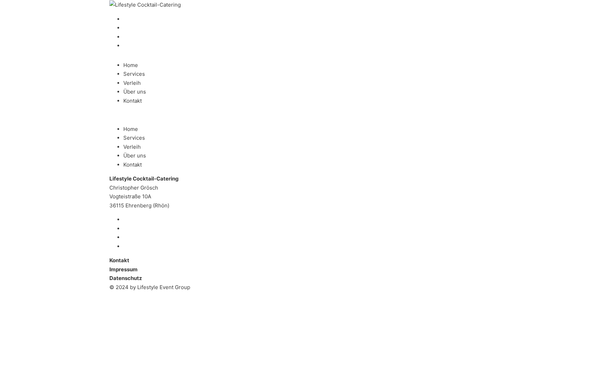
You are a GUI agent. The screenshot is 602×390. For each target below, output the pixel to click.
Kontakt (132, 100)
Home (130, 65)
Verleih (132, 83)
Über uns (134, 91)
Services (134, 74)
